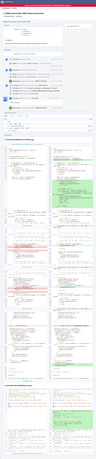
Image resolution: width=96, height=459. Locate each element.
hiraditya (34, 63)
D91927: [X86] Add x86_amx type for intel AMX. (46, 91)
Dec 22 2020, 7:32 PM (54, 98)
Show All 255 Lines (28, 144)
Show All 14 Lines (27, 225)
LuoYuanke (13, 21)
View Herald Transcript (45, 63)
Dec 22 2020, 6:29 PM (56, 59)
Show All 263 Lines (27, 453)
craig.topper (26, 31)
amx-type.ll (14, 130)
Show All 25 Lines (27, 308)
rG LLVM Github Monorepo (28, 54)
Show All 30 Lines (27, 381)
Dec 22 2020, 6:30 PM (56, 85)
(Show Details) (43, 85)
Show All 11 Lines (27, 267)
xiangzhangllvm (27, 33)
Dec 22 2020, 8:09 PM (56, 108)
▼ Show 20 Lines (38, 144)
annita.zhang (34, 93)
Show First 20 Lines (17, 144)
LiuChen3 (25, 35)
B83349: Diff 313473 (41, 108)
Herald (14, 63)
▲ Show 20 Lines (16, 453)
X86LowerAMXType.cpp (17, 126)
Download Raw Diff (74, 26)
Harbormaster (16, 81)
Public (20, 16)
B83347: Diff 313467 (41, 81)
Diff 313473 (35, 98)
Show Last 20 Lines (38, 453)
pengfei (25, 29)
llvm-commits (32, 77)
